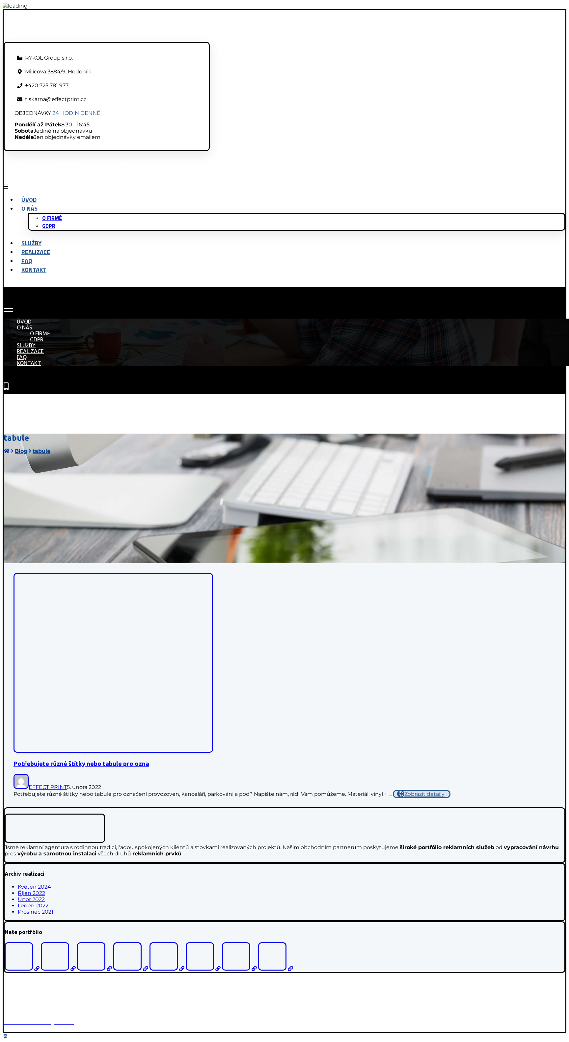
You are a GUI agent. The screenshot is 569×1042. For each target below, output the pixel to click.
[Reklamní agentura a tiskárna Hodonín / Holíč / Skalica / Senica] (61, 39)
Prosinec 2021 (35, 912)
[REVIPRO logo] (167, 969)
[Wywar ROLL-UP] (240, 969)
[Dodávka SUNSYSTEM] (204, 969)
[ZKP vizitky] (95, 969)
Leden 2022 (33, 905)
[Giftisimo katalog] (23, 969)
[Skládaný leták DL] (275, 969)
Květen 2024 (34, 887)
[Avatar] (21, 787)
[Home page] (7, 451)
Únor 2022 (31, 899)
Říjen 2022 (31, 893)
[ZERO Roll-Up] (131, 969)
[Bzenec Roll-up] (59, 969)
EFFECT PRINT (48, 787)
